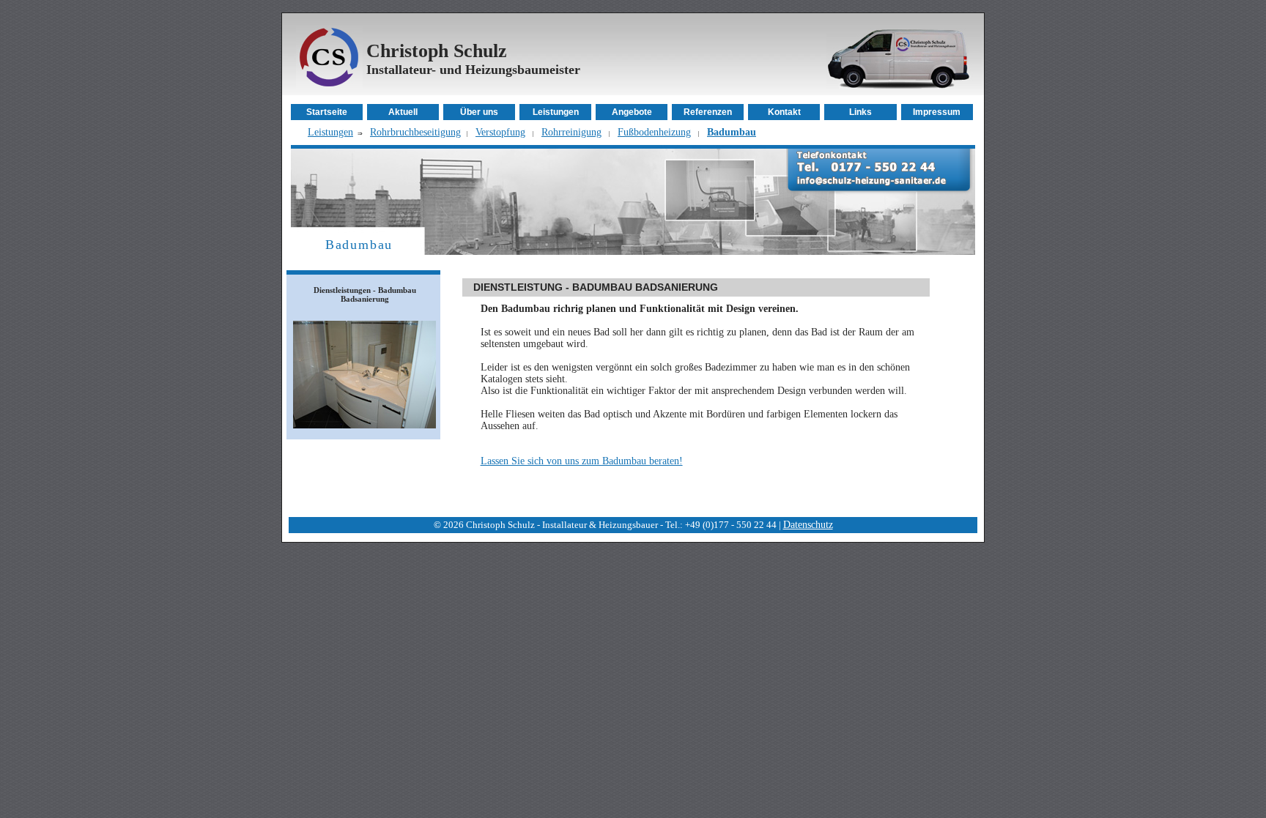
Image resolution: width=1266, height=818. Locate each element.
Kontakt (784, 112)
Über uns (479, 112)
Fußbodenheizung (654, 132)
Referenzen (708, 112)
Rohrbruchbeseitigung (415, 132)
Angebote (632, 112)
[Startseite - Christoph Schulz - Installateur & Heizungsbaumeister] (329, 86)
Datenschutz (808, 524)
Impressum (936, 112)
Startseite (326, 112)
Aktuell (403, 112)
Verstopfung (500, 132)
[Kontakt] (879, 191)
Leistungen (556, 112)
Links (860, 112)
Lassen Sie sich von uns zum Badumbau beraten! (582, 461)
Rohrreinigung (571, 132)
